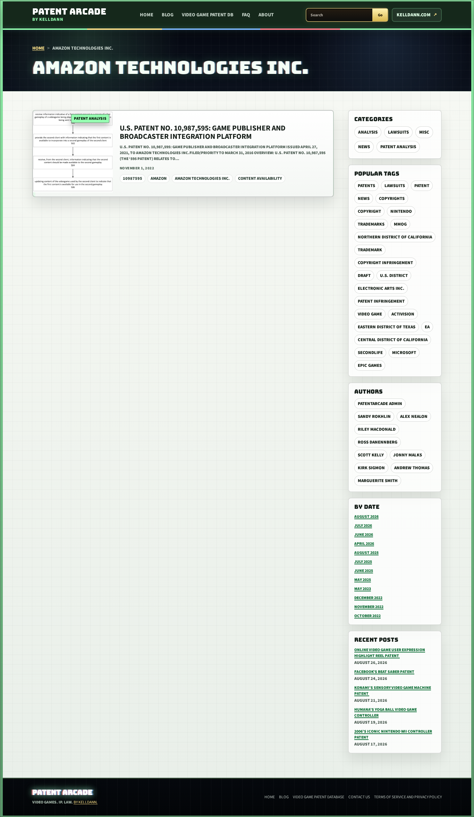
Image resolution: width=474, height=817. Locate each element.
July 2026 (363, 526)
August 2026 (366, 517)
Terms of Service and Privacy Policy (408, 797)
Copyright (369, 211)
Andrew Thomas (412, 468)
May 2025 (362, 580)
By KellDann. (86, 802)
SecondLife (370, 352)
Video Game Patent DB (208, 14)
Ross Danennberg (377, 442)
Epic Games (370, 365)
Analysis (368, 132)
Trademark (370, 250)
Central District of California (393, 340)
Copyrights (392, 198)
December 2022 (368, 598)
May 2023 (362, 589)
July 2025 (363, 562)
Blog (167, 14)
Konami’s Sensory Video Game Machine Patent (392, 691)
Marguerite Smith (378, 481)
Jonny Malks (407, 455)
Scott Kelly (371, 455)
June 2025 (363, 571)
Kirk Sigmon (371, 468)
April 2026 (364, 544)
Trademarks (371, 224)
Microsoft (404, 352)
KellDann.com (414, 14)
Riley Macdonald (377, 429)
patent (421, 186)
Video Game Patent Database (318, 797)
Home (146, 14)
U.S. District (394, 275)
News (364, 147)
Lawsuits (398, 132)
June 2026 (363, 535)
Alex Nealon (414, 416)
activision (402, 314)
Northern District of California (395, 237)
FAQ (246, 14)
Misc (424, 132)
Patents (366, 186)
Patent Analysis (398, 147)
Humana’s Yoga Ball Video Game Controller (385, 712)
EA (427, 327)
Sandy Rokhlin (374, 416)
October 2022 (367, 616)
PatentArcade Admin (380, 404)
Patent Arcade (62, 792)
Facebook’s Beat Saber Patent (384, 672)
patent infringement (381, 301)
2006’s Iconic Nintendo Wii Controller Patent (393, 734)
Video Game (370, 314)
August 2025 (366, 553)
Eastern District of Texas (386, 327)
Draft (364, 275)
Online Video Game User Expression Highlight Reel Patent (389, 653)
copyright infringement (385, 263)
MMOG (400, 224)
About (266, 14)
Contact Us (359, 797)
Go (380, 15)
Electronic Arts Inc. (381, 288)
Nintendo (401, 211)
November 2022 (368, 607)
